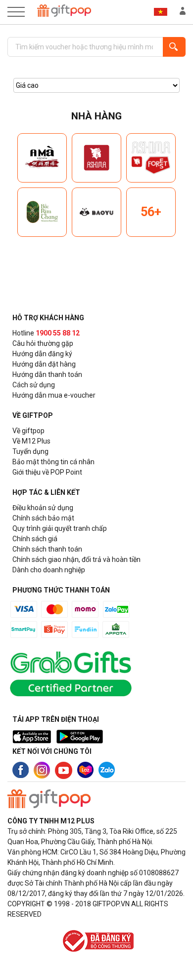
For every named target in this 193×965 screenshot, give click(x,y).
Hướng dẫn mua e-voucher (54, 395)
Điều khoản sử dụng (42, 508)
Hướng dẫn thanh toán (47, 374)
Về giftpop (28, 431)
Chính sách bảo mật (43, 518)
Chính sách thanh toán (47, 549)
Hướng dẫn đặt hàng (44, 364)
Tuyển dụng (30, 451)
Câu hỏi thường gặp (42, 343)
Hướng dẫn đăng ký (42, 354)
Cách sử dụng (33, 385)
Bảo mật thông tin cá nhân (53, 462)
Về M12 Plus (31, 441)
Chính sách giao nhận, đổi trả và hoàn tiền (76, 559)
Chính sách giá (34, 539)
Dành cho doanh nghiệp (48, 570)
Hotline (46, 333)
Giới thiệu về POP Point (47, 472)
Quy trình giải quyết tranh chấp (59, 528)
